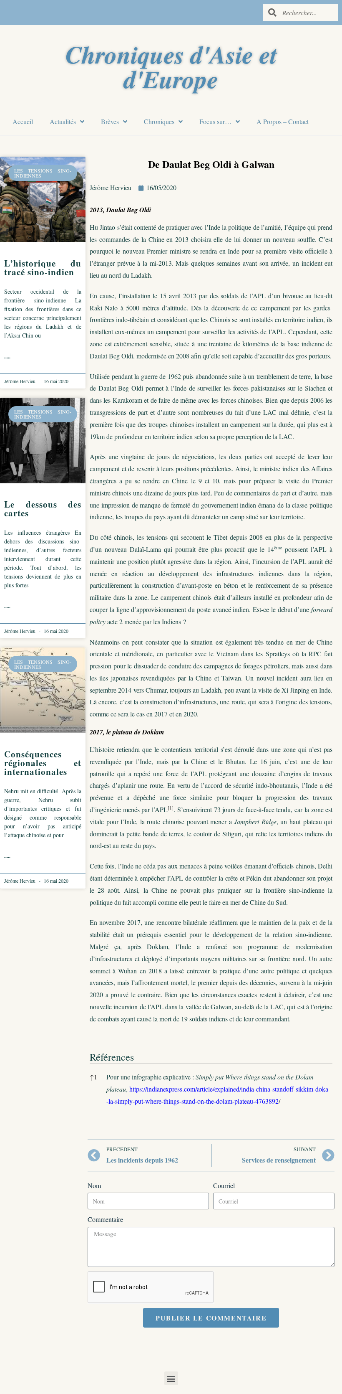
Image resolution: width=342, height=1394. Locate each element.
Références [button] (112, 1057)
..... (7, 356)
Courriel (224, 1185)
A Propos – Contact (282, 121)
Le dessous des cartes (42, 508)
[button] (171, 809)
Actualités (63, 121)
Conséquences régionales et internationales (42, 763)
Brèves (110, 121)
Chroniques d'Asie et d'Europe (171, 66)
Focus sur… (215, 121)
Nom (94, 1185)
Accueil (23, 121)
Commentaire (105, 1219)
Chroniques (159, 121)
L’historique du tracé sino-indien (42, 267)
